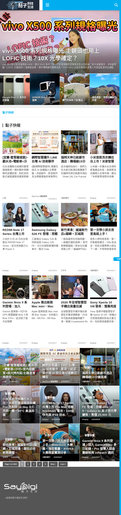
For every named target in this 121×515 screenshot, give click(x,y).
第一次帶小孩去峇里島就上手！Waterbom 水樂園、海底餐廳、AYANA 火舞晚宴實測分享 (103, 232)
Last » (63, 464)
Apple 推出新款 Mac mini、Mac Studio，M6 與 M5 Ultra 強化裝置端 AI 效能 (45, 304)
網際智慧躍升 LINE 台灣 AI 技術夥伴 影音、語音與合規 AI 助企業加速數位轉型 (44, 159)
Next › (53, 464)
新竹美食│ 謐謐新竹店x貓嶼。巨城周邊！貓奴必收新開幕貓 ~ (74, 232)
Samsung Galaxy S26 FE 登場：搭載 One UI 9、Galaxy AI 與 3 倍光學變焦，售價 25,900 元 (45, 232)
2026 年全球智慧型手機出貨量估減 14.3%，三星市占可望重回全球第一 (74, 304)
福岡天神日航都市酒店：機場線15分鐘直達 (73, 159)
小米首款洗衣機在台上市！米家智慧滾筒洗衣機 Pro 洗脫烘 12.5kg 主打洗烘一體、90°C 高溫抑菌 (103, 159)
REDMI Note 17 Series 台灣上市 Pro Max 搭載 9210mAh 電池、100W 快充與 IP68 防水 (15, 232)
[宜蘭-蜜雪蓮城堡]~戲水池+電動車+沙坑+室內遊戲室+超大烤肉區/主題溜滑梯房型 (15, 159)
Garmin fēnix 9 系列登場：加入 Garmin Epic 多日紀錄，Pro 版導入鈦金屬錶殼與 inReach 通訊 (16, 304)
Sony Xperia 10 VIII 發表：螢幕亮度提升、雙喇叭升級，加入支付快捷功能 (103, 304)
